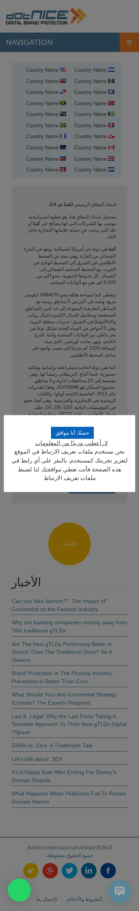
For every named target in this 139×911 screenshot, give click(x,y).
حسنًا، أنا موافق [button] (72, 433)
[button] (19, 890)
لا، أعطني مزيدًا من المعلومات (71, 443)
